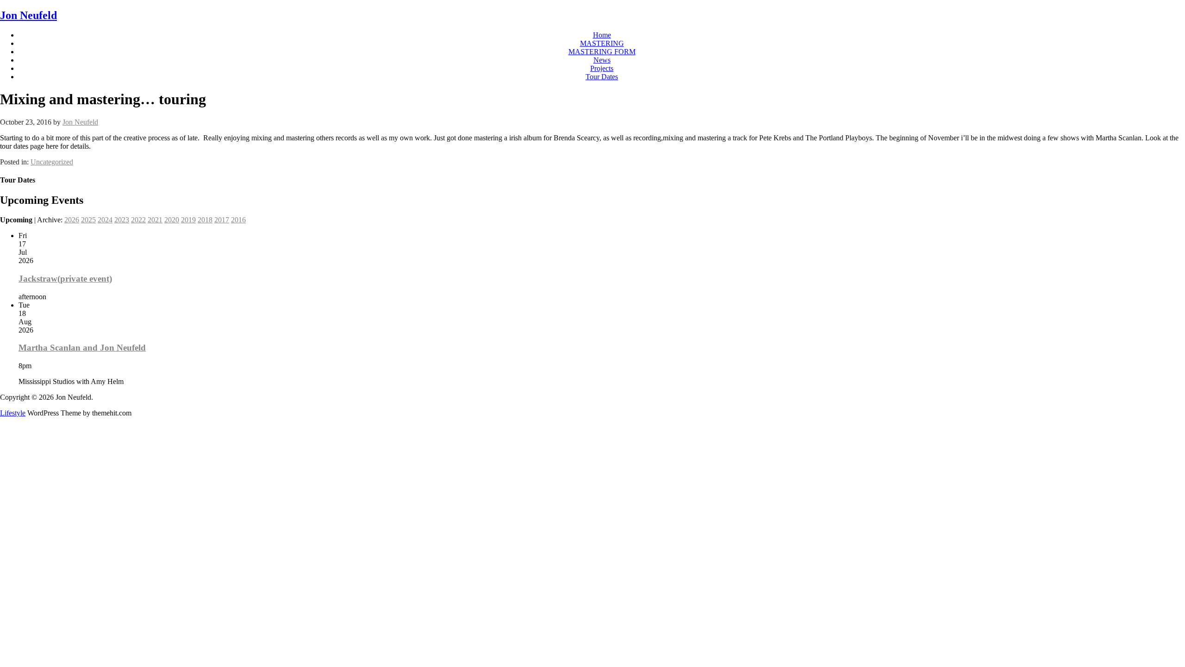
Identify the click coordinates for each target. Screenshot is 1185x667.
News (602, 60)
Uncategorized (52, 162)
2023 (121, 220)
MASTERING (602, 43)
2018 (205, 220)
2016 (238, 220)
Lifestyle (12, 413)
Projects (601, 68)
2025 (88, 220)
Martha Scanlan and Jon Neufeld (82, 347)
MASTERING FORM (602, 52)
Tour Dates (602, 77)
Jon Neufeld (28, 15)
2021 (155, 220)
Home (602, 35)
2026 (71, 220)
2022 (138, 220)
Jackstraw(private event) (65, 278)
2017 (221, 220)
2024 (105, 220)
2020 (171, 220)
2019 (188, 220)
